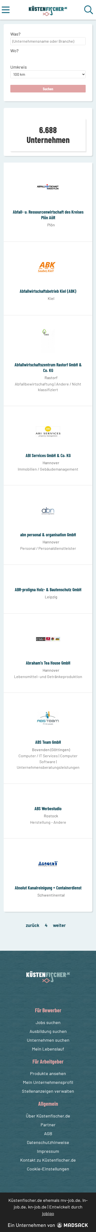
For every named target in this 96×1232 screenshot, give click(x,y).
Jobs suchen (48, 1022)
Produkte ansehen (48, 1073)
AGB (48, 1133)
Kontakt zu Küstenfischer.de (48, 1160)
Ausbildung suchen (48, 1031)
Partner (48, 1124)
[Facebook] (44, 994)
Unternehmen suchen (48, 1040)
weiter (59, 925)
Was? (15, 34)
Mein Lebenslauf (48, 1049)
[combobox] (48, 41)
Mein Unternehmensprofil (48, 1082)
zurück (32, 925)
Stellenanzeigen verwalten (48, 1091)
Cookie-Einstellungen (48, 1168)
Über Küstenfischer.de (48, 1115)
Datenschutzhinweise (48, 1142)
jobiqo (48, 1213)
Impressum (48, 1151)
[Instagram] (53, 994)
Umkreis (18, 67)
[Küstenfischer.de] (48, 10)
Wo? (14, 50)
